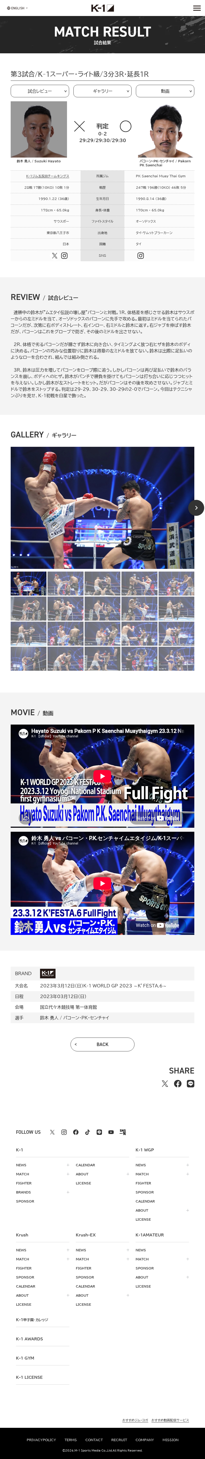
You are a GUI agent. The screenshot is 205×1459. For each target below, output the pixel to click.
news (21, 1165)
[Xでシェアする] (165, 1083)
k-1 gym (25, 1358)
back (103, 1044)
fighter (23, 1183)
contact (94, 1439)
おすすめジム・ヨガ (135, 1420)
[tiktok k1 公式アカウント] (87, 1132)
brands (23, 1192)
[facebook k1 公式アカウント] (76, 1132)
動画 (165, 91)
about (82, 1174)
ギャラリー (102, 91)
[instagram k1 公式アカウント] (64, 1132)
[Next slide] (196, 508)
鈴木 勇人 (49, 1018)
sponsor (25, 1201)
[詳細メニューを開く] (197, 8)
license (83, 1183)
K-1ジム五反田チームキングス (47, 176)
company (145, 1439)
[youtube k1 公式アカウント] (111, 1132)
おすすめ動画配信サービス (170, 1420)
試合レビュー (40, 91)
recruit (119, 1439)
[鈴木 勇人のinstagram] (64, 255)
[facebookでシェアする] (177, 1083)
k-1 (32, 1320)
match (22, 1174)
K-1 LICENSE (29, 1377)
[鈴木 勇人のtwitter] (55, 255)
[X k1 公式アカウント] (52, 1132)
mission (171, 1439)
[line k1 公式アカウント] (99, 1132)
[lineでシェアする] (190, 1083)
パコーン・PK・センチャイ (86, 1018)
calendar (85, 1165)
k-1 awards (29, 1339)
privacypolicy (41, 1439)
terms (71, 1439)
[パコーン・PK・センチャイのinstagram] (140, 255)
